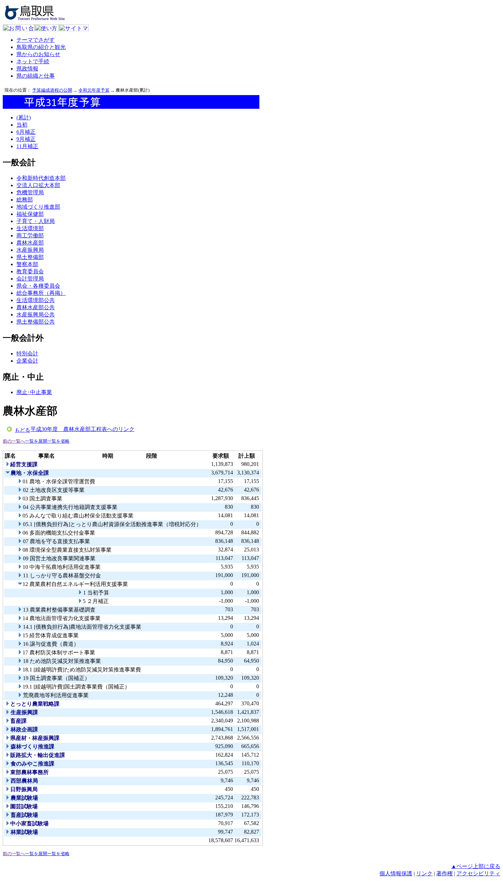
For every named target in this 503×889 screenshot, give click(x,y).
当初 (21, 125)
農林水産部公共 (35, 307)
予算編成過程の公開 (52, 90)
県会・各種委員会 (38, 286)
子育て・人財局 (35, 221)
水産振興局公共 (35, 314)
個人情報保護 (395, 873)
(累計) (23, 117)
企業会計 (27, 361)
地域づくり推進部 (38, 207)
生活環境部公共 (35, 300)
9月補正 (26, 139)
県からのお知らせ (38, 54)
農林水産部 (30, 243)
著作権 (444, 873)
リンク (424, 873)
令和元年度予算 (93, 90)
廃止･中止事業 (34, 392)
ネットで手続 (32, 61)
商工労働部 (30, 235)
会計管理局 (30, 279)
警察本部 (27, 264)
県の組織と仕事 (35, 76)
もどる (22, 430)
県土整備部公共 (35, 322)
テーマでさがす (35, 40)
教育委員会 (30, 271)
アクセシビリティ (478, 873)
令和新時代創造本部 (41, 178)
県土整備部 (30, 257)
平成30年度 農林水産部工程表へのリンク (82, 429)
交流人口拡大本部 (38, 185)
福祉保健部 (30, 214)
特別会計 (27, 353)
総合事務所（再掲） (41, 293)
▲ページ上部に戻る (475, 866)
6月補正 (26, 132)
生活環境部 (30, 228)
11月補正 (27, 146)
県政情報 (27, 68)
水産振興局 (30, 250)
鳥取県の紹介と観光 (41, 47)
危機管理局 (30, 192)
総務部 (24, 199)
